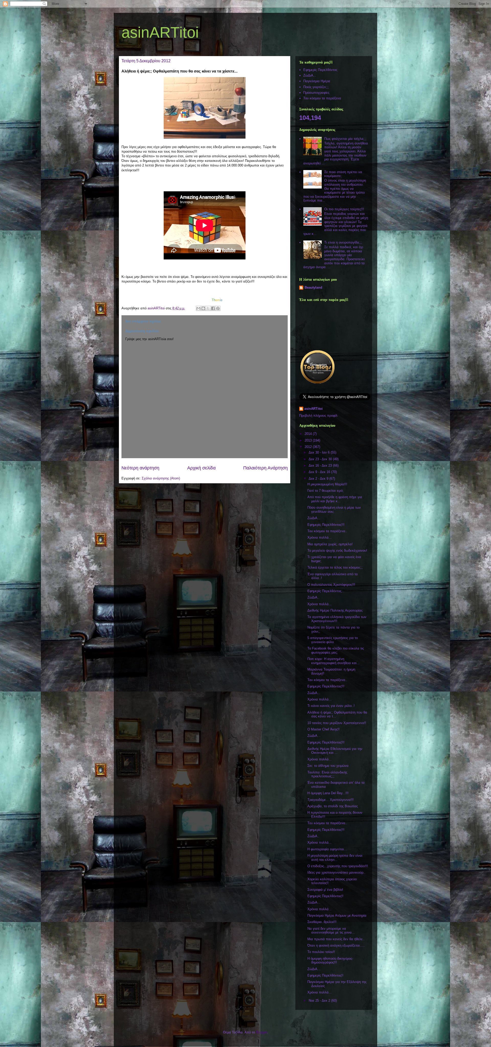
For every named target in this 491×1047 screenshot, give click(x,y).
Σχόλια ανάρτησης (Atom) (161, 478)
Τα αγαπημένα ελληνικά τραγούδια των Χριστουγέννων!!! (336, 619)
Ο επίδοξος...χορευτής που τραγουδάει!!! (337, 866)
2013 (309, 440)
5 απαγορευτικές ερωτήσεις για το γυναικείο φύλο (332, 640)
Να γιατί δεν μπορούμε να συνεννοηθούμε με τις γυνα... (331, 931)
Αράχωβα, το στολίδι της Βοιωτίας (332, 806)
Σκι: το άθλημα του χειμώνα (328, 766)
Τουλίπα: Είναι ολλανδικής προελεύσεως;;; (327, 774)
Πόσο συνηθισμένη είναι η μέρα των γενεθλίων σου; (334, 510)
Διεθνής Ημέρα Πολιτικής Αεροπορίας (335, 610)
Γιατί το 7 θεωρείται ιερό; (325, 491)
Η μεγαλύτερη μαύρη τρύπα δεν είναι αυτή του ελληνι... (334, 858)
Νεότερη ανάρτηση (140, 467)
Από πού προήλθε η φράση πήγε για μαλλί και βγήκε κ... (334, 499)
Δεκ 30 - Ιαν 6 (320, 452)
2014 (309, 434)
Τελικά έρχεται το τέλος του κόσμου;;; (335, 567)
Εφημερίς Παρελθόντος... (325, 591)
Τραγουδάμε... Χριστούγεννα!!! (330, 800)
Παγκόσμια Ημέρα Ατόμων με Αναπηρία (336, 915)
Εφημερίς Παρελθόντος (320, 70)
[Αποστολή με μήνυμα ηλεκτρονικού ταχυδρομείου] (198, 308)
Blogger (261, 1032)
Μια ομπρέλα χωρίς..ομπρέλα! (330, 544)
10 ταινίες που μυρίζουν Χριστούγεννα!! (336, 723)
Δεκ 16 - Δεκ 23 (321, 465)
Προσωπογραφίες (316, 93)
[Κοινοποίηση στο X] (208, 308)
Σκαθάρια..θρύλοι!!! (322, 922)
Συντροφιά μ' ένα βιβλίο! (325, 890)
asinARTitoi (160, 32)
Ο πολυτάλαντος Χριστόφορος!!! (331, 585)
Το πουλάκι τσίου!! (321, 952)
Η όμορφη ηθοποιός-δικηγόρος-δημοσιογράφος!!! (330, 961)
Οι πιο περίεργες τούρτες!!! (344, 209)
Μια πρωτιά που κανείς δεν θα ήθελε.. (336, 939)
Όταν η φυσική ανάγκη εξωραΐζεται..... (336, 945)
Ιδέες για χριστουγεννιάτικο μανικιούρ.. (336, 872)
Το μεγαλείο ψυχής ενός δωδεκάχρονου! (337, 550)
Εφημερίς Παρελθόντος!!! (325, 525)
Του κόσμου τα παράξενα (322, 98)
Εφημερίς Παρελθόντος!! (325, 896)
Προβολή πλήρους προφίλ (318, 415)
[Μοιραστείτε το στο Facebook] (213, 308)
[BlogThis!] (203, 308)
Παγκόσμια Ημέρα (316, 81)
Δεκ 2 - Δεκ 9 (319, 478)
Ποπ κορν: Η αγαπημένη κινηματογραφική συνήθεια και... (333, 661)
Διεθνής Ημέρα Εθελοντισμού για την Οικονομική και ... (334, 751)
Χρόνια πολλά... (319, 537)
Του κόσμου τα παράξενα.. (327, 531)
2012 (309, 447)
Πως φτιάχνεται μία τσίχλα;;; (345, 139)
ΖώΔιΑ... (309, 75)
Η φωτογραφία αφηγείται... (327, 849)
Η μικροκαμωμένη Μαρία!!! (327, 484)
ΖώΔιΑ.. (313, 597)
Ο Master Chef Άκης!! (323, 729)
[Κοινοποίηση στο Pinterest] (217, 308)
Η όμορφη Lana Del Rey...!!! (328, 793)
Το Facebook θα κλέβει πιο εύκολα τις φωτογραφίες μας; (335, 650)
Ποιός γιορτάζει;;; (316, 87)
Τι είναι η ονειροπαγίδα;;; (343, 242)
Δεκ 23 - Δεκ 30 (321, 459)
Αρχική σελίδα (201, 467)
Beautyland (313, 287)
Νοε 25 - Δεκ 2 (320, 1000)
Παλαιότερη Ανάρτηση (265, 467)
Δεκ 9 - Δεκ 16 (320, 472)
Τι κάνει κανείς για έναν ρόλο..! (331, 706)
